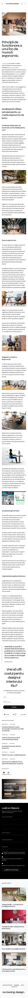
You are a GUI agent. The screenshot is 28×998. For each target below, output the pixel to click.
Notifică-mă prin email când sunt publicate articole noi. (13, 865)
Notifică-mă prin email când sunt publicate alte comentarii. (12, 859)
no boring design (12, 4)
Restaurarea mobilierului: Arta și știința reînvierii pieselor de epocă (12, 763)
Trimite (14, 707)
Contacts (14, 986)
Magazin (16, 985)
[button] (2, 3)
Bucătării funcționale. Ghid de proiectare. (11, 747)
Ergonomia (5, 63)
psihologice (12, 68)
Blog (22, 985)
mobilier (17, 74)
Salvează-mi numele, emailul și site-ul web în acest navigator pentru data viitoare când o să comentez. (14, 853)
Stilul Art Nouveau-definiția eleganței (14, 755)
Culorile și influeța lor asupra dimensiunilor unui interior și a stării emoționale (12, 729)
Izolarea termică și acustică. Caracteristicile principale (11, 738)
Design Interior (7, 985)
